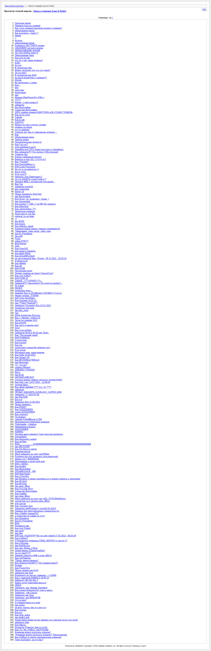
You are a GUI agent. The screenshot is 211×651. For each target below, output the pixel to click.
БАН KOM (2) (21, 278)
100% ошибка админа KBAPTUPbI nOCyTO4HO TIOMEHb (44, 112)
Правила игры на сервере (27, 25)
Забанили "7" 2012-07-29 (27, 394)
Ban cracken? (21, 414)
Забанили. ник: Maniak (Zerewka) (31, 587)
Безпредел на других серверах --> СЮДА (35, 575)
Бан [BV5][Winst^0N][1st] (27, 360)
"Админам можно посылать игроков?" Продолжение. (41, 635)
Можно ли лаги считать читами (30, 124)
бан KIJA (19, 375)
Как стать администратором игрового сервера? (38, 28)
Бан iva (18, 399)
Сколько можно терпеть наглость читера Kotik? (38, 379)
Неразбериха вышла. (25, 427)
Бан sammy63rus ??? (25, 209)
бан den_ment (21, 310)
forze (17, 327)
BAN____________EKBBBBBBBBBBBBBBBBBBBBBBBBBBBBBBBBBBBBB (53, 444)
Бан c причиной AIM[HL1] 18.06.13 (32, 578)
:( (15, 38)
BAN (17, 523)
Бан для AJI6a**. (23, 275)
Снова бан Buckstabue (26, 110)
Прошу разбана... (23, 404)
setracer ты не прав (24, 216)
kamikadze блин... (23, 290)
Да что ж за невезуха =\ (27, 169)
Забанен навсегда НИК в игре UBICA (33, 555)
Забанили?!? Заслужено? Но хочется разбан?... (39, 283)
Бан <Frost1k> (22, 476)
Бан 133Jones (22, 543)
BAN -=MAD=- (22, 464)
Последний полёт (23, 271)
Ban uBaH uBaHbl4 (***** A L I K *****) (33, 387)
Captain (18, 117)
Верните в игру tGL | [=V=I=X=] (30, 159)
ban (16, 87)
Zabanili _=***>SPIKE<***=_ (28, 280)
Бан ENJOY (21, 407)
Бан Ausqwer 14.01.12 (25, 300)
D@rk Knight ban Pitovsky (27, 315)
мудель (18, 40)
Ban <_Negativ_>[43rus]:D (27, 318)
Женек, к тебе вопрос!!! (26, 102)
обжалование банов (24, 43)
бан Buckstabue (22, 196)
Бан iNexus (20, 625)
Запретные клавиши (25, 211)
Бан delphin (20, 263)
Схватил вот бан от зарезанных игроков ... (36, 132)
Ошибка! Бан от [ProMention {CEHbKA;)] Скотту (38, 293)
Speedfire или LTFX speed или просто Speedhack (39, 149)
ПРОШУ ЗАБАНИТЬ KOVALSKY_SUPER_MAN (38, 392)
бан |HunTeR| (21, 397)
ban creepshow (22, 189)
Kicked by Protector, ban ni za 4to (31, 627)
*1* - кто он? (21, 365)
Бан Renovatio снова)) (26, 439)
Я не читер (20, 350)
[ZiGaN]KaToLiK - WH (25, 471)
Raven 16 (19, 191)
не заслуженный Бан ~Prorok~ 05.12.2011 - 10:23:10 (40, 258)
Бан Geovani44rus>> (25, 164)
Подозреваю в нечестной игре (30, 461)
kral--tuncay (20, 503)
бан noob (19, 531)
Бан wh (18, 266)
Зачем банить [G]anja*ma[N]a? (30, 550)
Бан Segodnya (22, 518)
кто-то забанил (22, 129)
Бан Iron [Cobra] (22, 528)
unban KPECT (22, 241)
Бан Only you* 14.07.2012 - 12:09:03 (32, 382)
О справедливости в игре (27, 602)
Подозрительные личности (28, 142)
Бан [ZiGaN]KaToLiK (25, 256)
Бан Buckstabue (23, 107)
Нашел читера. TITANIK (27, 295)
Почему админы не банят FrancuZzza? (34, 273)
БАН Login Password (25, 167)
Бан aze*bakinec (23, 558)
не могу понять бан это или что (30, 607)
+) (16, 219)
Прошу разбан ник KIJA (26, 570)
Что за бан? (21, 600)
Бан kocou (20, 224)
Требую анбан (22, 139)
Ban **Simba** (22, 162)
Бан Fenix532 (21, 248)
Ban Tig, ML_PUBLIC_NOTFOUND (31, 630)
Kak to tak (20, 120)
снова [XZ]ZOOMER (25, 412)
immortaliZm (21, 436)
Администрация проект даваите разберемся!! (37, 228)
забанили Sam (22, 622)
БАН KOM (20, 268)
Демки (18, 35)
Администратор (22, 451)
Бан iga (18, 345)
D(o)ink (18, 80)
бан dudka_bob (22, 617)
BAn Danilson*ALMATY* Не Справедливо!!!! (36, 563)
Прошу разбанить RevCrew (28, 194)
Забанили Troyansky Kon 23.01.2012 (33, 305)
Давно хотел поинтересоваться (30, 583)
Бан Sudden (21, 493)
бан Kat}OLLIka (22, 545)
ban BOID (19, 221)
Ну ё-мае (19, 285)
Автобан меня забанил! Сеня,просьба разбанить (39, 434)
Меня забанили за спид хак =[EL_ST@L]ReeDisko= (40, 498)
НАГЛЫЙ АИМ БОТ (24, 377)
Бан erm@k (20, 323)
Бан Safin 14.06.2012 (25, 355)
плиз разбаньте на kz (25, 147)
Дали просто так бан (25, 214)
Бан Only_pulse (22, 615)
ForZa (17, 238)
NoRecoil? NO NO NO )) (26, 580)
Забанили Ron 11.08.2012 (27, 402)
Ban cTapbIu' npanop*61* (27, 513)
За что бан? (21, 72)
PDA (204, 9)
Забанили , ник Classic (26, 592)
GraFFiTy (19, 122)
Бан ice (18, 612)
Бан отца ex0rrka (23, 330)
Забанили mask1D (24, 186)
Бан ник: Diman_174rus (26, 548)
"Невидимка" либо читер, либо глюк (33, 231)
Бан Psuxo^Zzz (22, 568)
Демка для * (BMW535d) (27, 459)
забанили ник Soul (24, 573)
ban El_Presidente (23, 233)
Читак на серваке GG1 (26, 320)
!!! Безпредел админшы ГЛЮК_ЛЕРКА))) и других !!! (41, 540)
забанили (19, 105)
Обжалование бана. (24, 137)
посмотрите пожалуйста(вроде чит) (32, 347)
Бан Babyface (21, 206)
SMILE (18, 585)
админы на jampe (23, 127)
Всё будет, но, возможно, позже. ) (32, 199)
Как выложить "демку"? (26, 33)
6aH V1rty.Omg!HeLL (25, 298)
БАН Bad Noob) (22, 474)
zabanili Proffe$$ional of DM (28, 419)
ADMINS (19, 431)
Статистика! (21, 340)
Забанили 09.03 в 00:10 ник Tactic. (32, 332)
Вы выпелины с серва (26, 82)
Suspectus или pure (24, 308)
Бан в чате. (20, 172)
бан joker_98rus (22, 486)
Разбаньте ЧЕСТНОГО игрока (29, 45)
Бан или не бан (22, 58)
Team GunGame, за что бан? (29, 639)
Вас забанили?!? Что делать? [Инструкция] (36, 152)
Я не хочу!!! (21, 174)
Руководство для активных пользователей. (36, 456)
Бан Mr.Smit (21, 481)
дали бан (19, 90)
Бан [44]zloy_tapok (24, 226)
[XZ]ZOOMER (21, 429)
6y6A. (17, 63)
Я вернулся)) (21, 261)
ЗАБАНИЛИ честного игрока (29, 48)
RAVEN (18, 288)
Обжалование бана (24, 55)
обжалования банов (24, 30)
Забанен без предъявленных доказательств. (37, 511)
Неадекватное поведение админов (32, 422)
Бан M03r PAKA (22, 253)
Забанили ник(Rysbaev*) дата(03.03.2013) (35, 508)
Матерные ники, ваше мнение (29, 352)
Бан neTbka (20, 441)
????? (18, 100)
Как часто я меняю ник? (27, 325)
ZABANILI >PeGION (25, 370)
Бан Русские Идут (24, 488)
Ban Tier (19, 184)
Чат (16, 313)
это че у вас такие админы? (29, 60)
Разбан (18, 565)
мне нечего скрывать (25, 251)
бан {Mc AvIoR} (22, 446)
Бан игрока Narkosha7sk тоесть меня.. (34, 590)
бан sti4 (18, 236)
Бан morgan (20, 610)
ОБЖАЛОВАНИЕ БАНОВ (27, 50)
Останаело (20, 417)
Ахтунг (18, 65)
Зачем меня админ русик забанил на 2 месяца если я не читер (46, 620)
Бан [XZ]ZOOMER (24, 409)
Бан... (18, 85)
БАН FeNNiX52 (22, 337)
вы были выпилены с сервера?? (31, 77)
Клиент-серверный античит (28, 157)
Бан (17, 134)
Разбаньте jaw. (22, 526)
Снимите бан (21, 154)
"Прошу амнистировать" (27, 560)
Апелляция (20, 92)
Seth (17, 246)
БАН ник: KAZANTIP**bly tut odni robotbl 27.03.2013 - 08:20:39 (45, 535)
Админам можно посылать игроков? (33, 632)
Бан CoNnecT (21, 538)
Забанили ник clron (24, 595)
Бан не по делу (22, 115)
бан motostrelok (22, 201)
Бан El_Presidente (24, 521)
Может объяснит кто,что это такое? (32, 70)
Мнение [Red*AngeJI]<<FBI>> (30, 97)
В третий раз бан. (23, 68)
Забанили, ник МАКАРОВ (27, 597)
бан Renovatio (22, 362)
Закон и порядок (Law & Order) (49, 11)
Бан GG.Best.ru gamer (26, 449)
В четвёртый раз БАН (25, 75)
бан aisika (20, 605)
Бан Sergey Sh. (22, 357)
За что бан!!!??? (23, 553)
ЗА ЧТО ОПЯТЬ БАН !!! (26, 53)
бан (16, 95)
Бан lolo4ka (20, 466)
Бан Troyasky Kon (24, 506)
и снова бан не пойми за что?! (30, 516)
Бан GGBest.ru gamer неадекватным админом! (38, 637)
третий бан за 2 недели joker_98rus (32, 501)
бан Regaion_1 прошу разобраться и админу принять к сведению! (47, 479)
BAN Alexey (20, 243)
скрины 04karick (23, 367)
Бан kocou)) (20, 342)
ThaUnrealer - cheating (25, 424)
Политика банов (23, 23)
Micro (17, 372)
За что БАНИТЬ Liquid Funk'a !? (30, 179)
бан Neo (19, 533)
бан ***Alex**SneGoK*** (26, 303)
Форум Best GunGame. (14, 6)
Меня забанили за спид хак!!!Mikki (32, 454)
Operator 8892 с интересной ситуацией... (35, 181)
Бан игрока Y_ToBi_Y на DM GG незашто (35, 204)
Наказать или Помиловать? (28, 176)
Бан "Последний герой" (26, 335)
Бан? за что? (21, 144)
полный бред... (22, 384)
